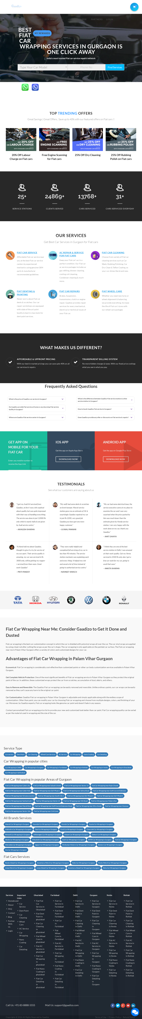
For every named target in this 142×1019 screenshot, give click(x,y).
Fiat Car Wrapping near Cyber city (17, 785)
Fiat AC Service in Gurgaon (96, 946)
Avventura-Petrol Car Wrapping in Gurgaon (53, 863)
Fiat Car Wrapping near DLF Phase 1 (47, 791)
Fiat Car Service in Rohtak (130, 904)
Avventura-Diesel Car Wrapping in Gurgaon (84, 868)
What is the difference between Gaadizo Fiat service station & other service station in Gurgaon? (102, 400)
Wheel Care (22, 923)
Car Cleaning (32, 754)
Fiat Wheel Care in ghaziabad (40, 939)
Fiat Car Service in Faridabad (59, 904)
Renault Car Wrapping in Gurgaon (17, 834)
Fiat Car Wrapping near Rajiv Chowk (105, 785)
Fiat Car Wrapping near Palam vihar (104, 801)
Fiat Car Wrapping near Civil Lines (46, 811)
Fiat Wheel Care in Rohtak (130, 933)
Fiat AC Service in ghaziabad (40, 949)
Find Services (115, 67)
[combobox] (43, 67)
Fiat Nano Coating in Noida (113, 963)
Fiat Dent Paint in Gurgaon (96, 914)
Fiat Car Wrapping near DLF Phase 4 (80, 796)
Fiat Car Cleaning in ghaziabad (40, 927)
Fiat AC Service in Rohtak (130, 943)
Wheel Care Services (48, 754)
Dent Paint (20, 754)
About (10, 905)
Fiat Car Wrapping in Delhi (79, 953)
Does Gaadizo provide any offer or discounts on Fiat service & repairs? (103, 417)
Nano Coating (89, 754)
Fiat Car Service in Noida (113, 904)
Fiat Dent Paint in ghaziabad (40, 916)
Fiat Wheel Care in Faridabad (59, 934)
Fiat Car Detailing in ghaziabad (40, 982)
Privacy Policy (115, 1017)
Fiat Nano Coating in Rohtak (130, 963)
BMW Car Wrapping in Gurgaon (99, 840)
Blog (10, 917)
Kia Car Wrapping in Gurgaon (16, 850)
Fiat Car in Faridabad (59, 923)
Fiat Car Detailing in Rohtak (130, 973)
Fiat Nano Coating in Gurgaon (96, 969)
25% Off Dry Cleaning (88, 155)
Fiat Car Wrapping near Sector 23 (48, 801)
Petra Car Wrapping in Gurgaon (114, 868)
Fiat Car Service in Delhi (79, 904)
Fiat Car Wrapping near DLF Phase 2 (110, 796)
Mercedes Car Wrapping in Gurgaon (18, 845)
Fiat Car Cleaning (113, 252)
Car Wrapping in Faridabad (57, 767)
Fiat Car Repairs (69, 291)
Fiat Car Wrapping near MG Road (76, 801)
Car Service (22, 905)
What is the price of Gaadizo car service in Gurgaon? (28, 399)
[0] (134, 6)
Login (10, 931)
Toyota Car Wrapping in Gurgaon (101, 824)
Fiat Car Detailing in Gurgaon (96, 980)
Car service (9, 754)
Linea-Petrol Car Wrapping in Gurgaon (19, 868)
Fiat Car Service (27, 252)
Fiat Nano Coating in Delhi (79, 963)
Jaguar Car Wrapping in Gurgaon (47, 845)
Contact (11, 913)
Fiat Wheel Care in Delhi (80, 933)
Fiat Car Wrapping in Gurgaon (126, 840)
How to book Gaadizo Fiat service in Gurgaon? (94, 409)
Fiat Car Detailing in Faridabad (59, 982)
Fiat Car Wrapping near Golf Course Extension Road (53, 806)
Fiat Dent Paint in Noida (113, 914)
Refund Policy (129, 1017)
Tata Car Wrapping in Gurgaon (46, 829)
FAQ (10, 909)
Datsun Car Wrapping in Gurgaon (104, 834)
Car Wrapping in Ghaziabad (121, 767)
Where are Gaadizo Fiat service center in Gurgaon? (27, 417)
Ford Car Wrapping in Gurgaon (71, 829)
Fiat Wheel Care (112, 291)
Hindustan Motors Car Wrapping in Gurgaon (78, 845)
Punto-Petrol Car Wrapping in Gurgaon (112, 863)
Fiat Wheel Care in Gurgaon (96, 936)
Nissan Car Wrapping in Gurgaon (76, 834)
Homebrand (13, 901)
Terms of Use (100, 1017)
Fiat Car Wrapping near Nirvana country (19, 796)
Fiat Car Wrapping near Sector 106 (17, 811)
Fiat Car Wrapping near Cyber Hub (17, 791)
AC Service (63, 754)
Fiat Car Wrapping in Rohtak (130, 953)
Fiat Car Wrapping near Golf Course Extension (109, 791)
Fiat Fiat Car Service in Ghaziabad (40, 905)
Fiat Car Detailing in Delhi (79, 973)
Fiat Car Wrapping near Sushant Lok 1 (18, 801)
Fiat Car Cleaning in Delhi (79, 923)
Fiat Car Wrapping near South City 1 (51, 796)
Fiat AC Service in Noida (113, 943)
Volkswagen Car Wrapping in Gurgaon (47, 834)
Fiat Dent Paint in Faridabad (59, 914)
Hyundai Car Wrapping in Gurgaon (45, 824)
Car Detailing (102, 754)
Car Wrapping (75, 754)
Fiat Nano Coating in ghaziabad (40, 972)
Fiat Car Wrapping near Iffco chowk (89, 806)
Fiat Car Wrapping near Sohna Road (76, 791)
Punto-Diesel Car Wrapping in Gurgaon (19, 863)
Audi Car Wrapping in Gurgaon (73, 840)
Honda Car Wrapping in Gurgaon (73, 824)
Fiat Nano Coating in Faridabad (59, 970)
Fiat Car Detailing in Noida (113, 973)
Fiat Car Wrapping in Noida (113, 953)
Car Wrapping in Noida (99, 767)
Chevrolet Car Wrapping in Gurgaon (100, 829)
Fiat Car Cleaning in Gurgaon (96, 924)
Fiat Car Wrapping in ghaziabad (40, 960)
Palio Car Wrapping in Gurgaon (83, 863)
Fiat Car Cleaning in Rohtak (130, 923)
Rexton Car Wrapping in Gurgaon (110, 845)
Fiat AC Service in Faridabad (59, 946)
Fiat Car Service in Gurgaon (96, 904)
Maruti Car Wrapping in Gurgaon (17, 824)
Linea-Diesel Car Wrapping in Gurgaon (50, 868)
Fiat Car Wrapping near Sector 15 (76, 785)
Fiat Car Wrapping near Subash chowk (47, 785)
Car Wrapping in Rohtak (79, 767)
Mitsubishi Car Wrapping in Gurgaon (45, 840)
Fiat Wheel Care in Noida (113, 933)
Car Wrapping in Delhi (13, 767)
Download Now (68, 459)
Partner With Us (11, 924)
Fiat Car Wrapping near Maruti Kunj (18, 806)
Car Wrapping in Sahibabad (15, 773)
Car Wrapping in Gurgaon (34, 767)
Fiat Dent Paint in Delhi (79, 914)
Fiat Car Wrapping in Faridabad (59, 957)
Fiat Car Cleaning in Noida (113, 923)
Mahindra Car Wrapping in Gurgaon (18, 829)
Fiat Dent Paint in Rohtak (130, 914)
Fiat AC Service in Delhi (79, 943)
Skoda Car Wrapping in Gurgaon (17, 840)
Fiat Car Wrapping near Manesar (117, 806)
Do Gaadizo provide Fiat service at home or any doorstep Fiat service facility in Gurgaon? (34, 408)
